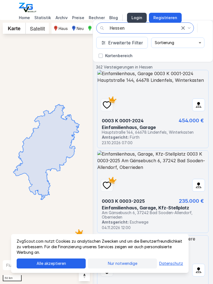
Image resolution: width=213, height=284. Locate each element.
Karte (14, 28)
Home (24, 17)
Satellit (37, 28)
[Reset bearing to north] (84, 275)
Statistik (42, 17)
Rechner (97, 17)
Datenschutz (171, 263)
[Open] (189, 28)
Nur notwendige (122, 263)
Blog (113, 17)
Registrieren (165, 17)
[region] (46, 152)
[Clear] (183, 28)
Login (136, 17)
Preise (78, 17)
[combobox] (145, 28)
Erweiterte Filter (125, 42)
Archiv (61, 17)
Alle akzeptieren (51, 263)
